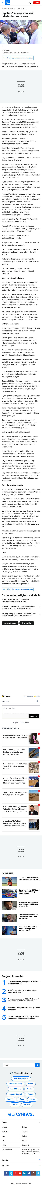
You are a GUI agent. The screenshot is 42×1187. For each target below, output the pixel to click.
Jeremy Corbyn (10, 623)
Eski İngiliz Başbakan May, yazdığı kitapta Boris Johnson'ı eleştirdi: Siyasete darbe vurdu (18, 607)
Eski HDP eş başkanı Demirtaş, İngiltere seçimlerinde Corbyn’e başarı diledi (15, 600)
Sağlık (24, 1136)
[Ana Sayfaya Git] (7, 2)
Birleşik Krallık (22, 8)
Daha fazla (5, 1165)
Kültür (30, 1084)
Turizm (15, 1104)
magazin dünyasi (15, 1094)
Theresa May (27, 623)
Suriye (32, 1099)
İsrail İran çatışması (21, 1078)
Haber (7, 8)
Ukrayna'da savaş (15, 1084)
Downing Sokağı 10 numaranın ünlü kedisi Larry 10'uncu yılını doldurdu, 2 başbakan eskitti (18, 614)
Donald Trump (15, 1089)
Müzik (29, 1089)
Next (3, 1136)
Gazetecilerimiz (7, 1150)
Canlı (37, 2)
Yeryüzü (25, 1131)
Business (5, 1131)
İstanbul (10, 1099)
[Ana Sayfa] (2, 8)
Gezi (3, 1140)
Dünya (13, 8)
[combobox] (21, 1065)
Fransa (30, 1094)
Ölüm (22, 1099)
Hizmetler (5, 1160)
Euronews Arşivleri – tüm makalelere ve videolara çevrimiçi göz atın (30, 1151)
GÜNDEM (7, 873)
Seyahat (27, 1104)
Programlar (26, 1145)
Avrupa (4, 1127)
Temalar (4, 1122)
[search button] (37, 1065)
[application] (21, 32)
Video (4, 1145)
